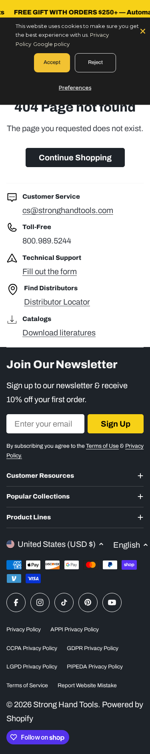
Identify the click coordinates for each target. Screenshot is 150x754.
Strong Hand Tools (65, 704)
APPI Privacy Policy (74, 629)
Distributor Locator (57, 301)
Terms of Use (102, 446)
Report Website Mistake (87, 685)
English (126, 545)
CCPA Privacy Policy (31, 648)
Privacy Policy (23, 629)
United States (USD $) (57, 544)
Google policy (51, 44)
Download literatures (59, 332)
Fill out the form (49, 271)
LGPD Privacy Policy (31, 667)
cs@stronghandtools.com (67, 210)
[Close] (143, 30)
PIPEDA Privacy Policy (95, 667)
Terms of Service (27, 685)
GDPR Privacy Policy (92, 648)
